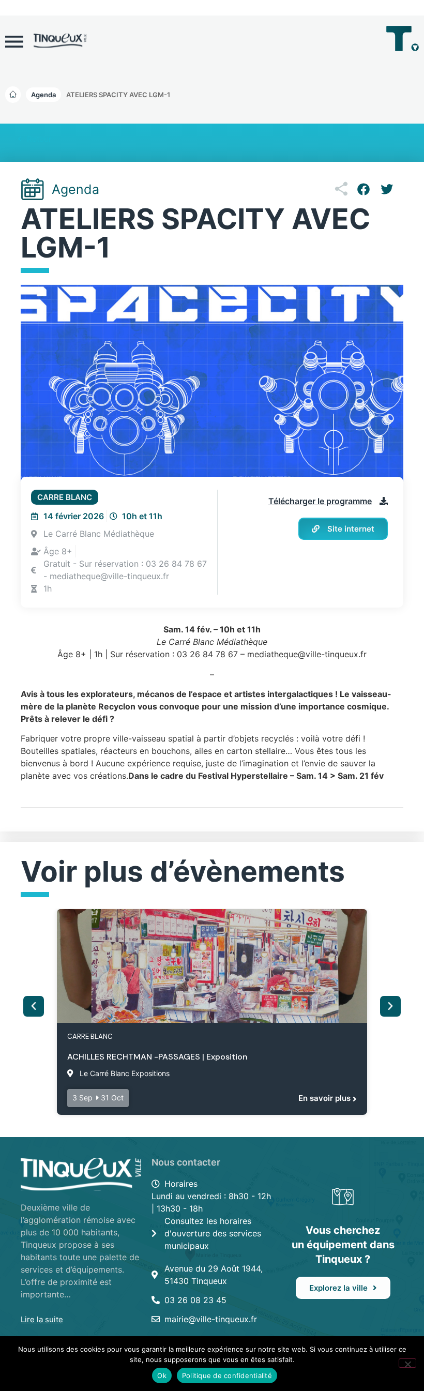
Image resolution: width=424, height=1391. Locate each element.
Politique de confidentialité (227, 1375)
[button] (118, 94)
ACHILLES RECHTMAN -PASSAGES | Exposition (157, 1056)
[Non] (407, 1363)
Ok (161, 1375)
